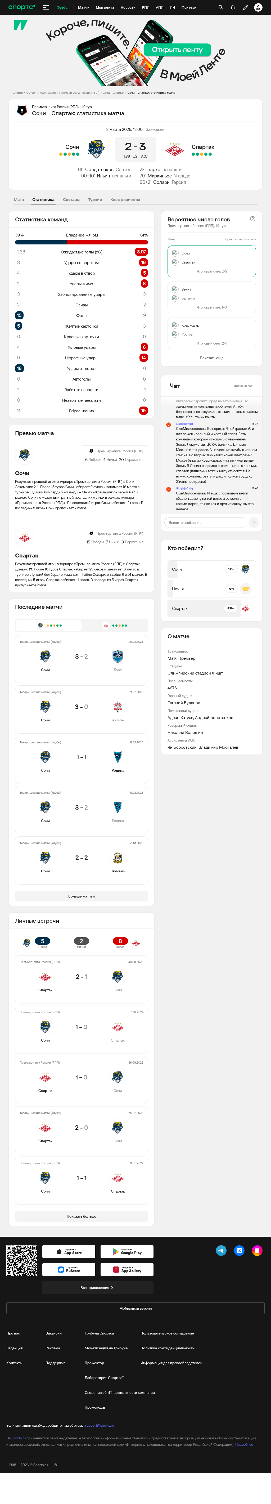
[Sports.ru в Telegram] (222, 1251)
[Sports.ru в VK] (240, 1251)
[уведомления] (233, 7)
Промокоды (95, 1407)
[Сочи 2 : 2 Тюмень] (60, 154)
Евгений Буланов (184, 702)
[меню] (46, 7)
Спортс (18, 93)
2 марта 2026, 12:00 (124, 129)
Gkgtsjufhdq (184, 424)
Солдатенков (99, 169)
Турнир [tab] (95, 199)
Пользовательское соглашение (167, 1333)
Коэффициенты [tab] (125, 199)
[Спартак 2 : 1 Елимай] (210, 154)
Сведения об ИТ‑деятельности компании (120, 1392)
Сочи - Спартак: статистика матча (151, 93)
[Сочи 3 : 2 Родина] (65, 154)
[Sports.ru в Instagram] (258, 1251)
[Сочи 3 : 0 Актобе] (73, 154)
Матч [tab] (19, 199)
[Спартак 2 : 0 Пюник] (193, 154)
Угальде (182, 176)
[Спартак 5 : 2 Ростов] (205, 154)
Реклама (53, 1348)
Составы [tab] (71, 199)
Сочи (72, 146)
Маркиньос (160, 176)
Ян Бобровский (182, 747)
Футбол (31, 93)
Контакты (14, 1362)
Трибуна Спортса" (100, 1333)
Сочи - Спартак (113, 93)
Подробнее (244, 1444)
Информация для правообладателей (171, 1362)
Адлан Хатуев (180, 717)
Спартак (203, 146)
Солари (161, 182)
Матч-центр (47, 93)
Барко (153, 169)
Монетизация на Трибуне (106, 1348)
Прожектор (94, 1362)
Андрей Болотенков (214, 717)
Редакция (14, 1348)
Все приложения (94, 1287)
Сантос (123, 169)
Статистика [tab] (43, 199)
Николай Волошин (185, 732)
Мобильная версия (135, 1308)
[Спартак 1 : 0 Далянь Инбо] (197, 154)
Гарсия (179, 182)
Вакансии (54, 1333)
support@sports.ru (99, 1425)
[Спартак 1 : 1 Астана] (201, 154)
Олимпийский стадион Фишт (195, 673)
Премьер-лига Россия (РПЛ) (79, 93)
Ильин (103, 176)
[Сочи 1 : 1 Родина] (69, 154)
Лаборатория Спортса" (104, 1377)
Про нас (13, 1333)
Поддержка (55, 1362)
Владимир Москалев (218, 747)
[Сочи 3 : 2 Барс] (77, 154)
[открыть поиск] (221, 7)
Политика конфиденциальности (168, 1348)
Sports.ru (18, 1438)
